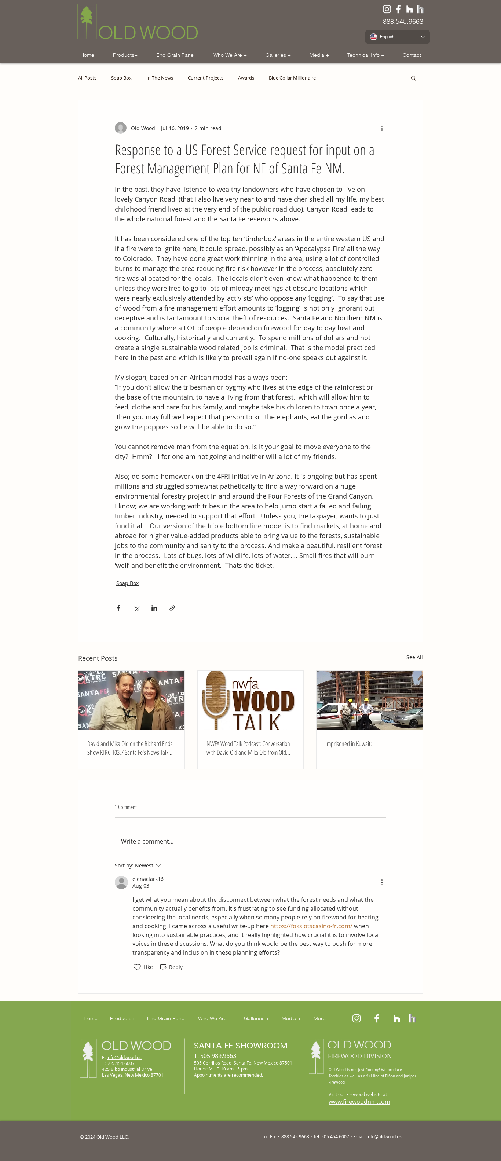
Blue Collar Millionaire (292, 78)
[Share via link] (172, 608)
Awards (246, 78)
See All (414, 657)
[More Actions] (381, 882)
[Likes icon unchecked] (137, 967)
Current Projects (205, 78)
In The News (159, 78)
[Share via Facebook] (118, 608)
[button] (125, 55)
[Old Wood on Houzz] (409, 9)
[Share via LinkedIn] (154, 608)
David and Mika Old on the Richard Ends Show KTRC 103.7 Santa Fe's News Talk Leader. (130, 748)
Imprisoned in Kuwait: (348, 743)
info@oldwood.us (124, 1057)
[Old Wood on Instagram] (356, 1018)
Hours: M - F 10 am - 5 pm (221, 1069)
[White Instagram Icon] (386, 9)
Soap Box (121, 78)
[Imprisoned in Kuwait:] (370, 700)
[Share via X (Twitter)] (136, 608)
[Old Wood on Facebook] (398, 9)
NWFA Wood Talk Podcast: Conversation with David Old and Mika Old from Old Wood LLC (248, 748)
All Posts (87, 78)
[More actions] (381, 128)
